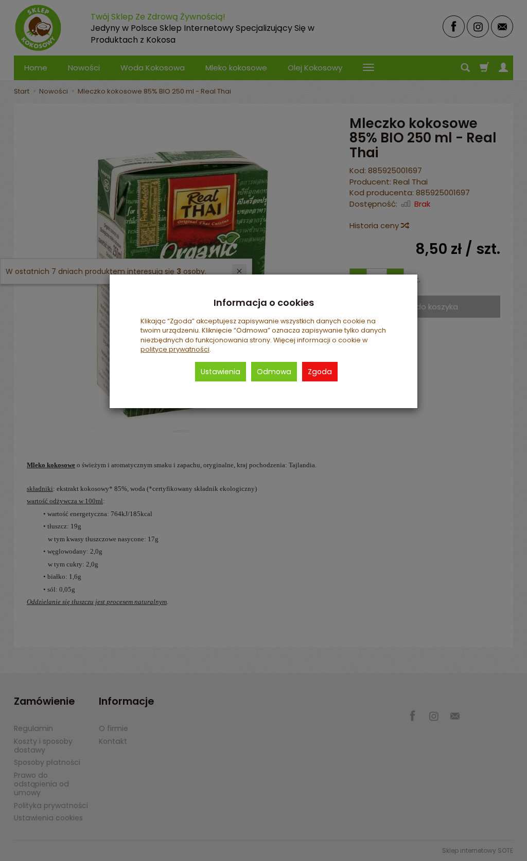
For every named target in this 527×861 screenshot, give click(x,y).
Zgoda (320, 372)
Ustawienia (220, 372)
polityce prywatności (174, 349)
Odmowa (274, 372)
